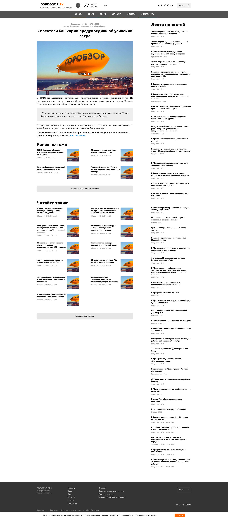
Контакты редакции (106, 494)
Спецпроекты (73, 504)
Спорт (70, 491)
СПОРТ (91, 14)
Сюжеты (71, 500)
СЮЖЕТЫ (131, 14)
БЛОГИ (103, 14)
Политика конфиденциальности (111, 491)
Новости (71, 488)
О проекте (102, 488)
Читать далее (58, 155)
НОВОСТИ (78, 14)
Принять (180, 515)
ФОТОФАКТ (116, 14)
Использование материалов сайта (112, 497)
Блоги (70, 494)
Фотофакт (72, 497)
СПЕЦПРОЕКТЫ (147, 14)
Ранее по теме (52, 144)
